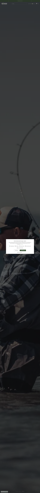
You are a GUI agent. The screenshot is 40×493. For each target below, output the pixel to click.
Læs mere (22, 244)
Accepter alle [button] (23, 250)
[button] (20, 252)
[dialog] (20, 246)
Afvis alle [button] (16, 250)
